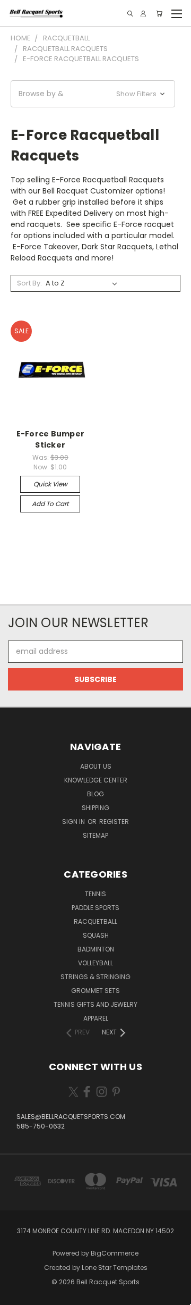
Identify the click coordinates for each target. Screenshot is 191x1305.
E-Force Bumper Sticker (50, 439)
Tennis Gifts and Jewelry (95, 1004)
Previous (16, 1294)
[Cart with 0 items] (159, 13)
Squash (96, 935)
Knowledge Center (95, 780)
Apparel (95, 1018)
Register (114, 821)
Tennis (95, 893)
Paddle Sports (95, 907)
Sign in (74, 821)
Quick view (50, 484)
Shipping (95, 807)
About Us (95, 766)
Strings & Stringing (95, 976)
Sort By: (29, 283)
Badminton (95, 949)
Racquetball (95, 921)
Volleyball (95, 962)
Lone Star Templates (114, 1267)
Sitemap (95, 835)
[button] (93, 93)
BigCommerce (114, 1253)
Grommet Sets (95, 990)
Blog (95, 793)
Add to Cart (50, 503)
